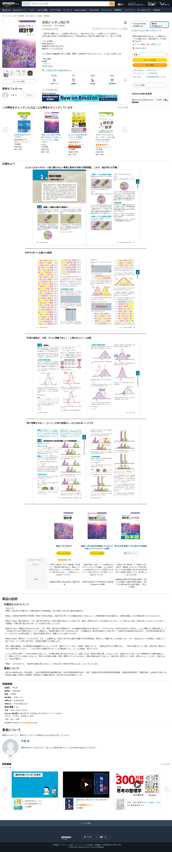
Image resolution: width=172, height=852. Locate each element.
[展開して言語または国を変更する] (96, 837)
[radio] (140, 25)
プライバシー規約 (67, 845)
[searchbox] (69, 3)
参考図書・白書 (23, 16)
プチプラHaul (55, 10)
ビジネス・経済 (11, 16)
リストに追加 (139, 85)
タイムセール (106, 10)
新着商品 (118, 10)
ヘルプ (31, 10)
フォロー (29, 95)
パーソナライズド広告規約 (84, 845)
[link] (24, 134)
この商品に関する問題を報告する (58, 70)
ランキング (67, 10)
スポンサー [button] (5, 767)
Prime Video (94, 10)
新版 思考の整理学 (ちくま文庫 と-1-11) (143, 802)
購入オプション (130, 553)
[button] (6, 10)
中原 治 (45, 26)
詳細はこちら (156, 44)
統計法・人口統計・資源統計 (40, 16)
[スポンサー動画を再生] (86, 784)
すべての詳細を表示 (50, 90)
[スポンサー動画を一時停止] (55, 790)
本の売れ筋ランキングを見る (49, 713)
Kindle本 (156, 10)
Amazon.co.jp (151, 70)
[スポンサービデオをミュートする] (55, 794)
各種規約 (98, 845)
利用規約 (56, 845)
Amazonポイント (20, 10)
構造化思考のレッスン (33, 801)
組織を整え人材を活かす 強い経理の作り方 (92, 801)
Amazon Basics (81, 10)
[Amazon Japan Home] (66, 838)
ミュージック (129, 10)
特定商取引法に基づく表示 (112, 845)
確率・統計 (9, 719)
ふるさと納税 (42, 10)
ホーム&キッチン (144, 10)
